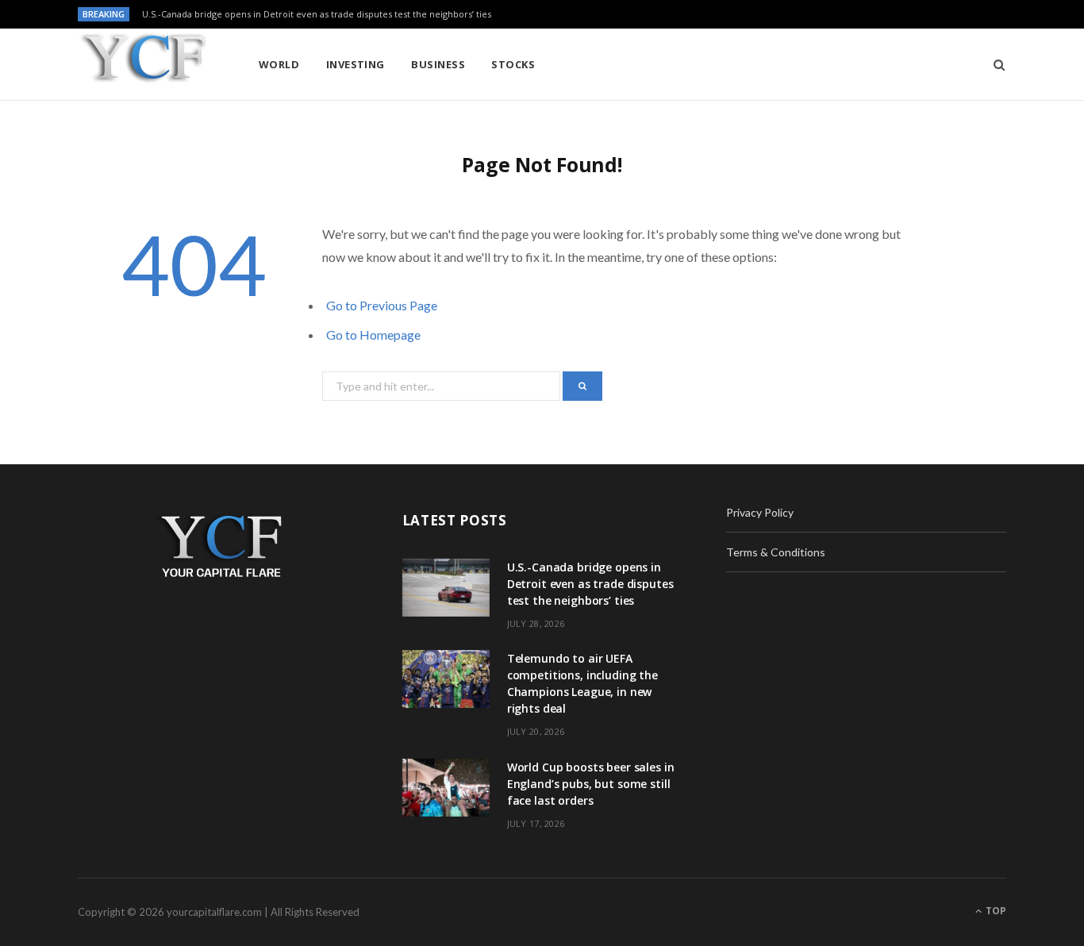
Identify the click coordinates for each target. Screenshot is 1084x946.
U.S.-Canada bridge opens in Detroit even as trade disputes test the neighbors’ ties (316, 14)
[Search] (994, 64)
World (279, 64)
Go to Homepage (373, 334)
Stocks (513, 64)
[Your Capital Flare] (142, 65)
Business (438, 64)
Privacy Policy (760, 512)
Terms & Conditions (775, 552)
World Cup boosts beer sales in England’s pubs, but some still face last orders (591, 783)
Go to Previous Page (381, 305)
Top (994, 910)
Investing (355, 64)
